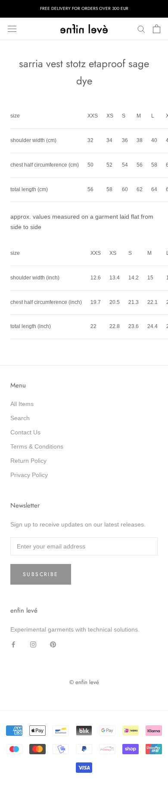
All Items (22, 403)
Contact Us (25, 432)
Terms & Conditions (36, 446)
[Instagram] (33, 644)
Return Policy (28, 460)
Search (20, 418)
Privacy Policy (29, 474)
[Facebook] (13, 644)
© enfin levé (84, 682)
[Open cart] (156, 29)
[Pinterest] (53, 644)
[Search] (141, 28)
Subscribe (41, 574)
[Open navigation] (12, 28)
